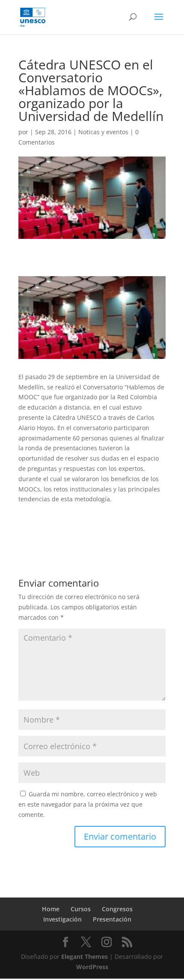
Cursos (81, 909)
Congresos (117, 909)
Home (50, 909)
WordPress (92, 967)
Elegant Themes (84, 956)
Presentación (112, 919)
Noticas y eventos (103, 132)
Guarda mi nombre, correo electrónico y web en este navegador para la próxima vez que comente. (87, 804)
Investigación (62, 919)
